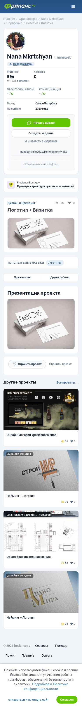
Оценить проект (27, 364)
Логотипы (54, 262)
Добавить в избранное (43, 141)
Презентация (22, 277)
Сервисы (41, 645)
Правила (28, 655)
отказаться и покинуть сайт (28, 699)
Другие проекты (19, 382)
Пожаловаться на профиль (41, 164)
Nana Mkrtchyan (29, 56)
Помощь (61, 645)
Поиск (9, 655)
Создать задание (41, 133)
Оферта (47, 655)
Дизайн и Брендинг (21, 203)
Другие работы (59, 277)
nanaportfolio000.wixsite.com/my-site (43, 151)
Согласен (67, 699)
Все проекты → (67, 382)
